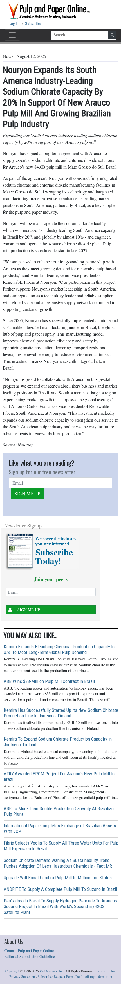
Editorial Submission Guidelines (30, 956)
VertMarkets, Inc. (51, 971)
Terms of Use (105, 971)
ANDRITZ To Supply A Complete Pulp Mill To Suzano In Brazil (60, 889)
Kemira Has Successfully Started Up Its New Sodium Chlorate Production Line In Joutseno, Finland (61, 713)
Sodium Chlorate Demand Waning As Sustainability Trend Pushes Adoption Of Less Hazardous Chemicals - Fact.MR (58, 863)
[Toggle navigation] (12, 35)
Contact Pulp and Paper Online (29, 950)
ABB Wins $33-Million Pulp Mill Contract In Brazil (49, 681)
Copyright (12, 971)
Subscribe (33, 23)
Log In (14, 23)
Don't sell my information (93, 976)
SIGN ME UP (27, 493)
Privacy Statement (22, 976)
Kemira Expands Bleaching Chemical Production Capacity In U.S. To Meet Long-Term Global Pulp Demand (59, 649)
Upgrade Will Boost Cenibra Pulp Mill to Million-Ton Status (58, 877)
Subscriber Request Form (56, 976)
